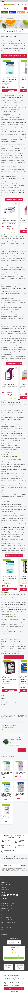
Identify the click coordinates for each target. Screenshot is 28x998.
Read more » (21, 750)
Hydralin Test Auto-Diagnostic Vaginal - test (20, 794)
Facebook (2, 895)
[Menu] (20, 941)
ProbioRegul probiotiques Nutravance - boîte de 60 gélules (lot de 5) (9, 386)
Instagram (5, 895)
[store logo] (10, 4)
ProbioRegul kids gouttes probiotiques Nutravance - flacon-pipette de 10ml (9, 679)
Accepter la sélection (14, 989)
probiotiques (6, 114)
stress (4, 504)
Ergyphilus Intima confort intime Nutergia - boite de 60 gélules (6, 817)
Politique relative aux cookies (11, 985)
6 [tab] (15, 91)
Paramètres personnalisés (14, 992)
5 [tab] (14, 91)
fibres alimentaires (8, 473)
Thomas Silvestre (4, 36)
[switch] (19, 942)
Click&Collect (4, 924)
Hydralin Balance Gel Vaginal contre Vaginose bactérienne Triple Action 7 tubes (9, 79)
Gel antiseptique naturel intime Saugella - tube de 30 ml (6, 773)
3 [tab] (11, 91)
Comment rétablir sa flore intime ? (10, 700)
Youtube (11, 895)
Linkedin (14, 895)
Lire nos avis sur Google (14, 958)
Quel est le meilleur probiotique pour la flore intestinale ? (7, 717)
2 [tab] (10, 91)
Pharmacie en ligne (11, 16)
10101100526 (16, 745)
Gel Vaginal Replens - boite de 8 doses (20, 773)
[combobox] (14, 8)
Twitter (8, 895)
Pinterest (17, 895)
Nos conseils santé (21, 16)
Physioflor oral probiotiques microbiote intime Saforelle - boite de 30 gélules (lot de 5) (9, 222)
